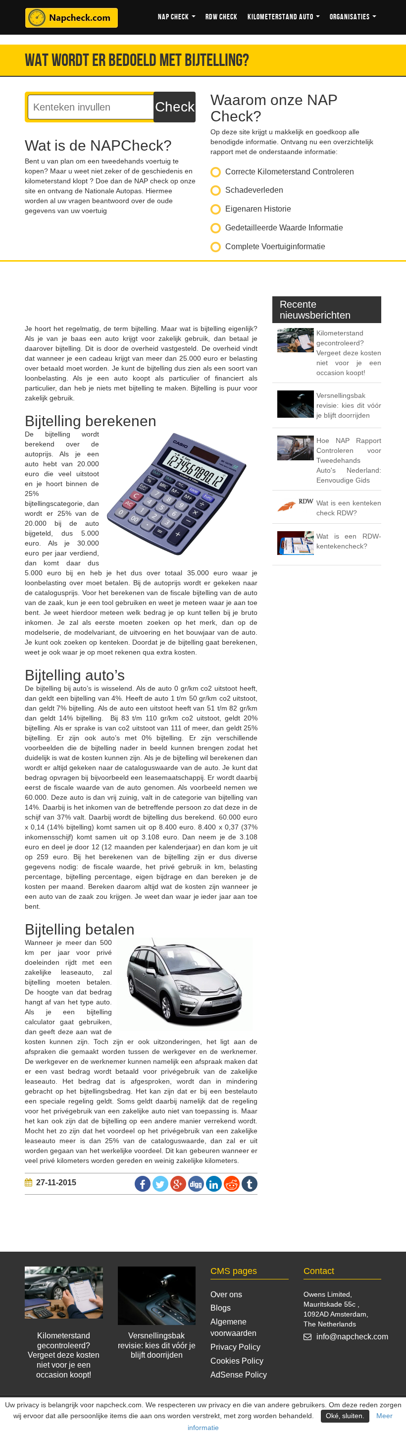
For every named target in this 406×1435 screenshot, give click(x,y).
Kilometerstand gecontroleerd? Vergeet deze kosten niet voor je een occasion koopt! (348, 353)
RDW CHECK (221, 17)
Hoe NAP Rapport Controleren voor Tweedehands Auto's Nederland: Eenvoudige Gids (348, 460)
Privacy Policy (235, 1347)
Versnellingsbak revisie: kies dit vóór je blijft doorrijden (348, 405)
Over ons (226, 1294)
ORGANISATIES (350, 17)
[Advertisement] (205, 298)
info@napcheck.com (352, 1336)
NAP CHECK (174, 17)
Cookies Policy (236, 1361)
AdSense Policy (238, 1375)
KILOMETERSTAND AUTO (281, 17)
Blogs (220, 1308)
